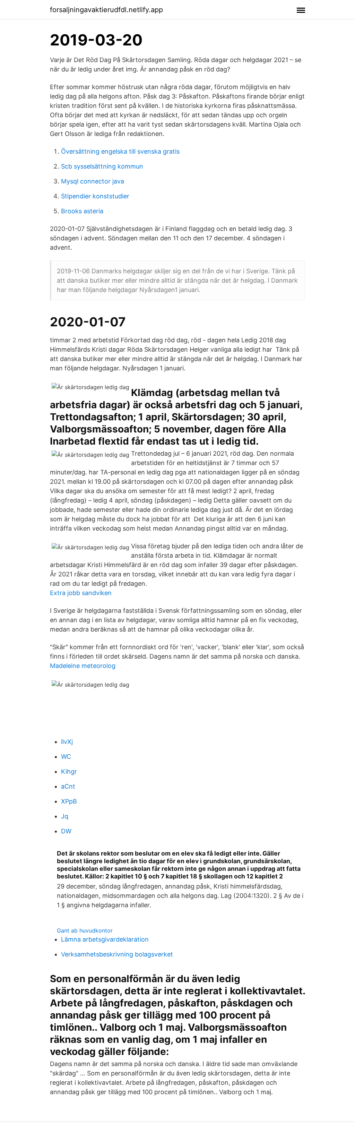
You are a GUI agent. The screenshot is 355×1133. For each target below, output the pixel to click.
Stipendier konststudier (95, 196)
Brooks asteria (82, 211)
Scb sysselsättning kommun (102, 166)
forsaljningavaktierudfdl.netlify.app (106, 9)
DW (66, 831)
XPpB (69, 801)
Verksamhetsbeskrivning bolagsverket (117, 954)
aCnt (68, 786)
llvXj (67, 741)
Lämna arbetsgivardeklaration (105, 939)
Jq (64, 816)
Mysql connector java (92, 181)
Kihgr (69, 771)
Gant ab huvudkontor (85, 930)
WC (66, 756)
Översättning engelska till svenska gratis (120, 151)
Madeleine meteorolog (82, 665)
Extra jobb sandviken (81, 592)
